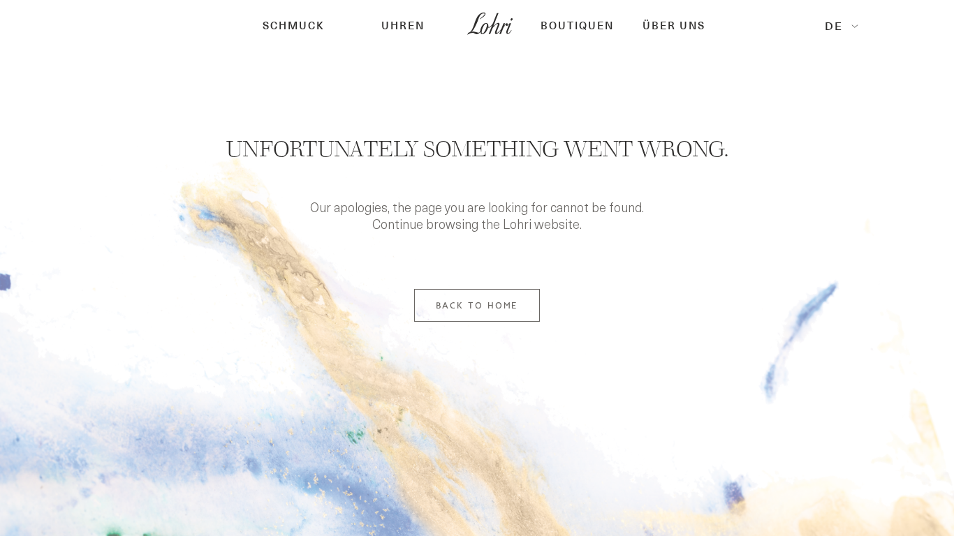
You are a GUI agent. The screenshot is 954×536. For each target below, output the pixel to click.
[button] (294, 26)
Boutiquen (577, 26)
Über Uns (674, 26)
